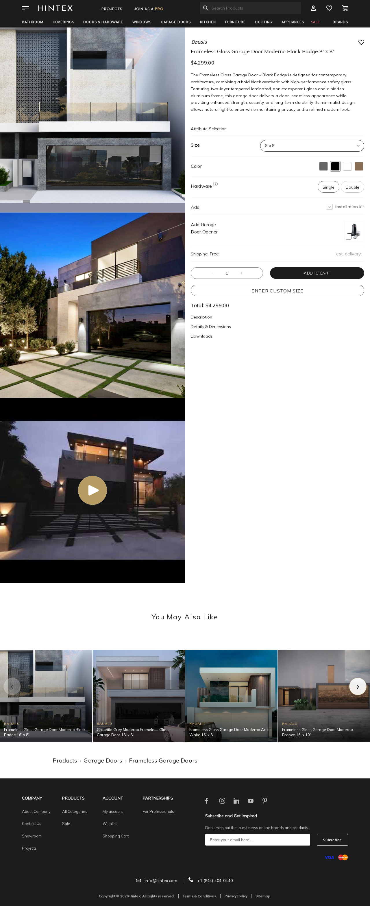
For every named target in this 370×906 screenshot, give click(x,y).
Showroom (32, 836)
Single (328, 187)
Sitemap (263, 896)
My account (113, 811)
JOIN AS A (149, 9)
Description (201, 317)
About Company (36, 811)
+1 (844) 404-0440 (214, 880)
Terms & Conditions (199, 896)
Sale (66, 823)
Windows (141, 22)
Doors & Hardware (103, 22)
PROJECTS (112, 9)
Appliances (293, 22)
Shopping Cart (116, 836)
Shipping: (199, 254)
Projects (29, 848)
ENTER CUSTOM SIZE (277, 291)
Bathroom (32, 22)
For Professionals (158, 811)
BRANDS (340, 22)
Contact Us (31, 823)
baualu (199, 42)
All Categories (74, 811)
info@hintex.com (160, 880)
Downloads (202, 336)
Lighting (264, 22)
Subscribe (332, 840)
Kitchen (208, 22)
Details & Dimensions (211, 326)
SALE (315, 22)
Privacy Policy (236, 896)
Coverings (63, 22)
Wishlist (110, 823)
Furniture (235, 22)
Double (352, 187)
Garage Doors (176, 22)
